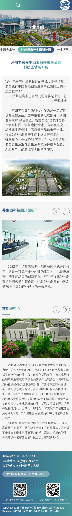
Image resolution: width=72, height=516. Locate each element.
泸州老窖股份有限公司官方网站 (26, 474)
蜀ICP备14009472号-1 (25, 511)
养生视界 (63, 49)
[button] (56, 211)
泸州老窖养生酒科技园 (36, 49)
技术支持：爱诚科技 (48, 511)
